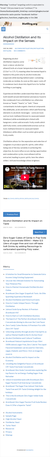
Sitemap (9, 435)
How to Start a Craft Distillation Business (23, 316)
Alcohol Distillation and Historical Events (23, 300)
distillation (38, 48)
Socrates (29, 450)
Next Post (39, 232)
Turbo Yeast (11, 425)
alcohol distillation (24, 48)
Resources (10, 428)
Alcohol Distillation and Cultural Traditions (23, 338)
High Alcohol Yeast (13, 419)
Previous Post (12, 214)
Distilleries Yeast (13, 422)
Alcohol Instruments (14, 412)
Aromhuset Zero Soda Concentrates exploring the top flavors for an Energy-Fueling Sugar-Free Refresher (26, 373)
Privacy (9, 432)
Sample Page (11, 416)
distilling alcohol (32, 198)
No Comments (19, 51)
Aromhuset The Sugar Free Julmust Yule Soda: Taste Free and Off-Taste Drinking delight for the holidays (26, 389)
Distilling (7, 51)
